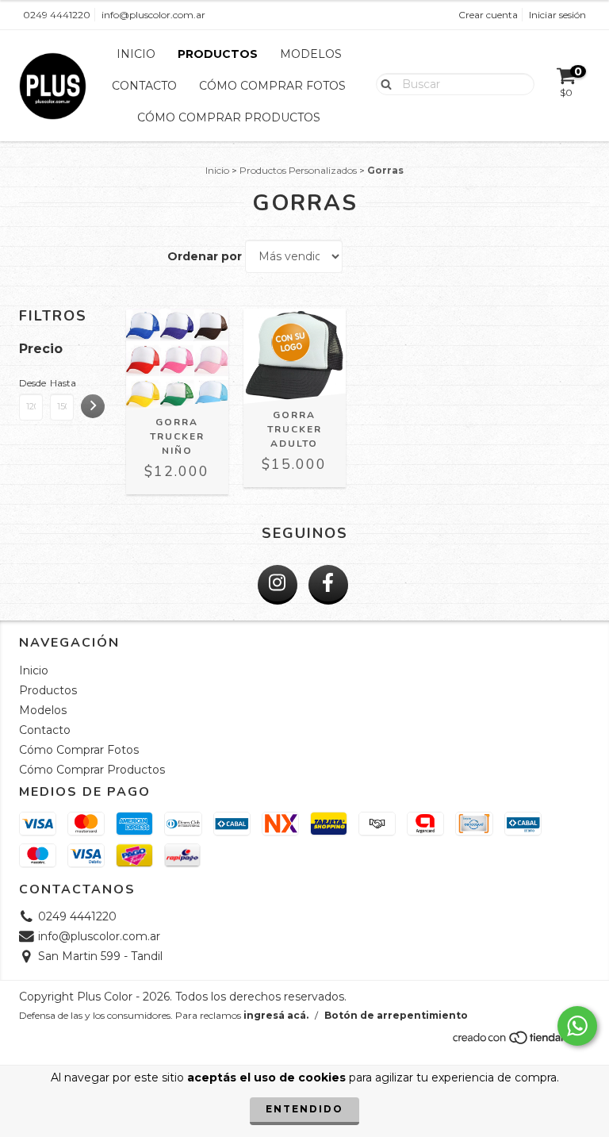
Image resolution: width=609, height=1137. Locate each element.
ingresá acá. (275, 1015)
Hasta (62, 383)
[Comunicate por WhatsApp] (577, 1026)
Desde (31, 383)
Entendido (304, 1109)
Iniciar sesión (557, 15)
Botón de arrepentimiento (396, 1015)
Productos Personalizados (298, 170)
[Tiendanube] (520, 1042)
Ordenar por (204, 256)
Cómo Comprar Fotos (272, 86)
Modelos (311, 54)
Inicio (136, 54)
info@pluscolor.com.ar (153, 15)
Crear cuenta (488, 15)
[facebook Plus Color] (328, 585)
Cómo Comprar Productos (228, 117)
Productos (218, 54)
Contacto (144, 86)
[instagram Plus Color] (277, 585)
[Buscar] (382, 83)
